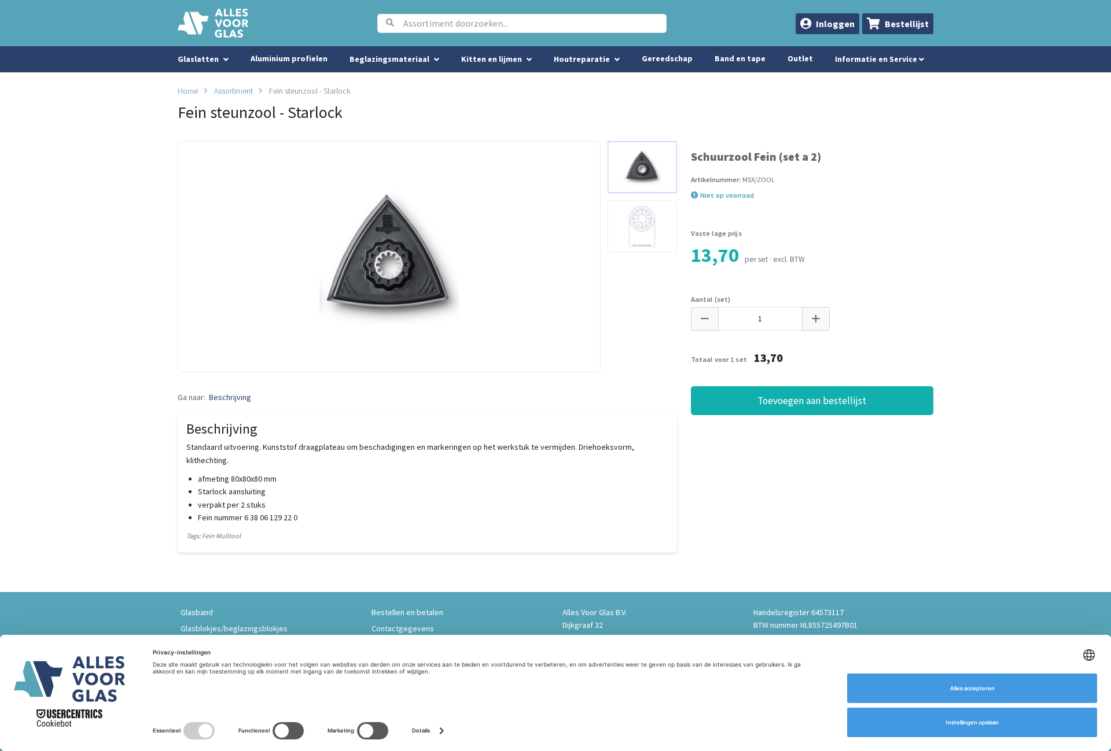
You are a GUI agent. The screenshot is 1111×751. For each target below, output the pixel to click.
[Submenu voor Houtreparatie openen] (617, 59)
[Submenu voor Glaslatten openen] (226, 59)
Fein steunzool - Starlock (309, 91)
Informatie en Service (877, 59)
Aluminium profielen (289, 58)
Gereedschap (667, 58)
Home (188, 91)
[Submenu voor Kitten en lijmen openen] (529, 59)
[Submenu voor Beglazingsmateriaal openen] (436, 59)
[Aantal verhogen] (816, 319)
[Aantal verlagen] (705, 319)
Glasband (197, 612)
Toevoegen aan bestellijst (811, 400)
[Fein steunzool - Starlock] (642, 167)
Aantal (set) (711, 299)
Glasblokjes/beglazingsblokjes (234, 628)
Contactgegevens (402, 628)
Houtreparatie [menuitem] (582, 59)
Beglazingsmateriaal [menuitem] (389, 59)
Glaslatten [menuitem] (198, 59)
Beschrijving (230, 397)
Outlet (800, 58)
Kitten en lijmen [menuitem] (491, 59)
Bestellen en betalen (407, 612)
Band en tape (740, 58)
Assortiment (233, 91)
